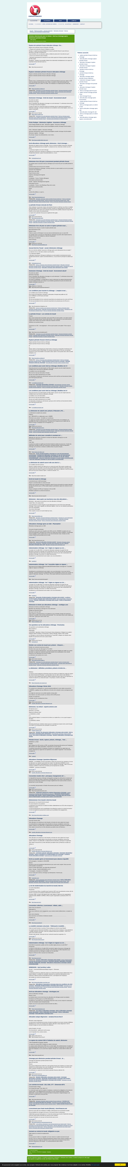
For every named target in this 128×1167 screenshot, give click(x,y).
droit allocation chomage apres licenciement (87, 98)
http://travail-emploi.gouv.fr (38, 939)
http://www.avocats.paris (37, 218)
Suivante (44, 1151)
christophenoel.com (36, 158)
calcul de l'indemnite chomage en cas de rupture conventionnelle (56, 458)
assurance (47, 20)
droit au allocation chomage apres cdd (88, 109)
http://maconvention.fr (37, 922)
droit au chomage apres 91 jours (88, 90)
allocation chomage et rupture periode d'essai (87, 66)
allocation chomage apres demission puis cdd (53, 543)
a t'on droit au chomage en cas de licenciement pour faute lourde (51, 1124)
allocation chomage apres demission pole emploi (55, 267)
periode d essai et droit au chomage (86, 70)
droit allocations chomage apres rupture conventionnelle (88, 118)
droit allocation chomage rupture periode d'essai (57, 362)
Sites (43, 24)
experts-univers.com (36, 730)
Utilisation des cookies (66, 1157)
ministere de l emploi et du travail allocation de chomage (49, 1102)
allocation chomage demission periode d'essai (48, 386)
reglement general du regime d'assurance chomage (51, 792)
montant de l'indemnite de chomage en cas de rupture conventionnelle (49, 457)
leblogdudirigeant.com (37, 1146)
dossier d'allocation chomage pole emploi (46, 600)
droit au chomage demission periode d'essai (47, 93)
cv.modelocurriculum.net (37, 382)
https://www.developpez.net (38, 197)
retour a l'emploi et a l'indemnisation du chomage (49, 854)
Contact (82, 24)
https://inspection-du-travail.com (39, 683)
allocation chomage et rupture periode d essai (87, 63)
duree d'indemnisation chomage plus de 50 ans (56, 795)
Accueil (31, 24)
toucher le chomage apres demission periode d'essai (55, 200)
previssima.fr (35, 641)
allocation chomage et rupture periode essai (87, 88)
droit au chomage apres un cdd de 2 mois (88, 105)
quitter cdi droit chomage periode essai (88, 93)
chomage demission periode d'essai (37, 118)
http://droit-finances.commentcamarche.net (42, 1122)
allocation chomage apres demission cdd (55, 544)
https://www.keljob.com (37, 516)
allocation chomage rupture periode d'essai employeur (48, 198)
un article (68, 24)
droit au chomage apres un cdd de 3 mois (88, 114)
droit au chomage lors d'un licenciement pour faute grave (57, 1126)
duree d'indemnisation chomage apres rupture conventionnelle (45, 796)
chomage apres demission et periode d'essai (43, 91)
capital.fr (34, 756)
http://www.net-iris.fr (36, 902)
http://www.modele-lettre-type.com (40, 140)
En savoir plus (95, 1165)
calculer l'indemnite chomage (37, 962)
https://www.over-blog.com (38, 452)
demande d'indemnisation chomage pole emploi (50, 597)
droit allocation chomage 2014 (44, 1013)
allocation (33, 20)
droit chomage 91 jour (85, 96)
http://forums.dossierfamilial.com (39, 244)
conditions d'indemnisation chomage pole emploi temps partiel (49, 598)
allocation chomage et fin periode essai (88, 84)
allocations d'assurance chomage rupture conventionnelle (50, 963)
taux (60, 20)
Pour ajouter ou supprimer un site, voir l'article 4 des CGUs (43, 1159)
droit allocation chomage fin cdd (88, 112)
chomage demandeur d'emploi (45, 384)
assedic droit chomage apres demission (59, 882)
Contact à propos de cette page (81, 1157)
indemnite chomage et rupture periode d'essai (44, 222)
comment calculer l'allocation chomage (47, 853)
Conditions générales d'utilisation (51, 1157)
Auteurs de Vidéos (51, 24)
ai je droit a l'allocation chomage (42, 735)
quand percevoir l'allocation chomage (53, 855)
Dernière (49, 1151)
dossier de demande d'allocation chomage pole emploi (52, 732)
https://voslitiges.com (37, 621)
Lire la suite (32, 64)
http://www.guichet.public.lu (38, 660)
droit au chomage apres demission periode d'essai (59, 117)
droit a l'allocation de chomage (48, 1012)
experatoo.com (35, 878)
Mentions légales (36, 1157)
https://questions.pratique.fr (38, 88)
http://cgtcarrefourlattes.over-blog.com (41, 982)
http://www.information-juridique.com (40, 815)
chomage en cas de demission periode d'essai (47, 90)
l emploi (73, 20)
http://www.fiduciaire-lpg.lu (38, 427)
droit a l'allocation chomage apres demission (51, 733)
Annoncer (76, 24)
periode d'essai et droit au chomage (86, 73)
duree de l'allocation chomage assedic (46, 542)
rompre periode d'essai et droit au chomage (88, 102)
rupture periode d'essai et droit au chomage (53, 361)
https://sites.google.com (37, 114)
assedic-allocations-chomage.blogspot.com (42, 703)
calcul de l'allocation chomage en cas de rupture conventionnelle (46, 459)
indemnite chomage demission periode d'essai (53, 309)
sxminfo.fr (34, 561)
